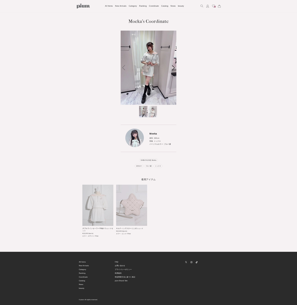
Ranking (82, 273)
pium (82, 299)
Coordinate (83, 277)
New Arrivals (84, 266)
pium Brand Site (121, 281)
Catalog (82, 281)
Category (82, 269)
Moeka (153, 133)
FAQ (116, 262)
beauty (81, 288)
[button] (202, 6)
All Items (82, 262)
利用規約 (118, 273)
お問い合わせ (120, 266)
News (81, 284)
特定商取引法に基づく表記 (125, 277)
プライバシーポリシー (123, 269)
